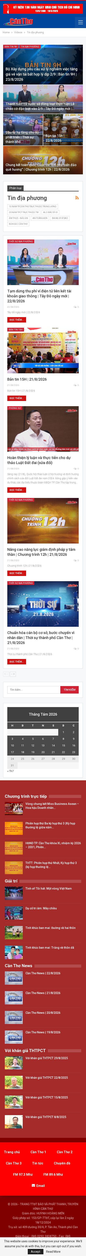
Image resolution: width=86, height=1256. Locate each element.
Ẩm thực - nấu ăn (18, 218)
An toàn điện (40, 218)
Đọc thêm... (17, 319)
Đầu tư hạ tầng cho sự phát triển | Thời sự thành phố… (22, 137)
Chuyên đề (62, 1163)
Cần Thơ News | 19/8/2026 (42, 1032)
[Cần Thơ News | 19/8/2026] (14, 1037)
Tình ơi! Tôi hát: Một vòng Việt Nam (48, 888)
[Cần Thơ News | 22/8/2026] (14, 978)
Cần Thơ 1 (38, 1152)
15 (63, 745)
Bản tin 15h (16, 329)
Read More (53, 1251)
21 (53, 752)
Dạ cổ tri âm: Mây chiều (41, 908)
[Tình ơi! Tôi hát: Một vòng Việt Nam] (14, 893)
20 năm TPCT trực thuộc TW (24, 212)
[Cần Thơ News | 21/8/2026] (14, 997)
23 (73, 752)
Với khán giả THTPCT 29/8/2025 (46, 1058)
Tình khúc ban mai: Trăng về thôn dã (49, 947)
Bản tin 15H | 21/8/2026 (27, 379)
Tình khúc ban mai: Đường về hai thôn (50, 928)
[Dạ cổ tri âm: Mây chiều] (14, 913)
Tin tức (37, 1163)
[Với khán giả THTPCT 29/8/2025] (14, 1063)
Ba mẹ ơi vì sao (60, 218)
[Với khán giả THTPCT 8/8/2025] (14, 1121)
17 (12, 752)
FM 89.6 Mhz (53, 1175)
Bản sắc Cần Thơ (18, 224)
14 (53, 745)
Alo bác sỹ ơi (50, 212)
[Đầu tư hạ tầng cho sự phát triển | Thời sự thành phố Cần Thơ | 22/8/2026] (23, 130)
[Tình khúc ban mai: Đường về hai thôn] (14, 932)
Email (40, 1186)
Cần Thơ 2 (64, 1152)
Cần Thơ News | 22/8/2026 (42, 973)
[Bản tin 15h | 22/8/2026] (63, 130)
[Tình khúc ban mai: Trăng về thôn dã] (14, 952)
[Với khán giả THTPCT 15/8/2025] (14, 1102)
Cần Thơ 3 (14, 1163)
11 (22, 745)
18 (22, 752)
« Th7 (10, 771)
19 (32, 752)
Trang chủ (12, 1152)
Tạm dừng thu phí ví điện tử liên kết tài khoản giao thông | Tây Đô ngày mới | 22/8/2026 (39, 296)
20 (43, 752)
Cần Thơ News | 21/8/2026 (42, 993)
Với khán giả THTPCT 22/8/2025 (46, 1077)
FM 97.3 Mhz (23, 1175)
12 (32, 745)
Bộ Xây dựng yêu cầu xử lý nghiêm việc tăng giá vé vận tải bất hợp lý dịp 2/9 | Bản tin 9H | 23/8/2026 (41, 74)
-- (12, 674)
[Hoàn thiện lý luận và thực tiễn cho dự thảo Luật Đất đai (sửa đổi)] (43, 429)
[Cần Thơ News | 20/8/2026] (14, 1017)
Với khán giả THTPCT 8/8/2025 (45, 1117)
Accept (35, 1251)
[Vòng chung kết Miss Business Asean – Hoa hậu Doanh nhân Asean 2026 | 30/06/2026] (14, 808)
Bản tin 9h (11, 46)
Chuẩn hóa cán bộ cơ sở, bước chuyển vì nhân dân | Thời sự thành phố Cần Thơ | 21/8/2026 (40, 637)
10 (12, 745)
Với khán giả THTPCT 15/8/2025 (46, 1097)
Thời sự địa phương (21, 241)
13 (43, 745)
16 (73, 745)
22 (63, 752)
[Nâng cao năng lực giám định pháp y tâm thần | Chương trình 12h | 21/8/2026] (43, 521)
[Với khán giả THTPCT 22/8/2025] (14, 1082)
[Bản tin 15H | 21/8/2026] (43, 350)
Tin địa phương (30, 46)
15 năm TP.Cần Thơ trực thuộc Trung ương (32, 206)
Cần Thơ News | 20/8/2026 (42, 1012)
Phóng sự (15, 408)
